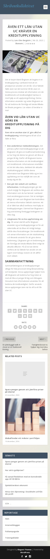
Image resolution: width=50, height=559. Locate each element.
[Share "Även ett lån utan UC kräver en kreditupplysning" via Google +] (19, 310)
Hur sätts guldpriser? (14, 470)
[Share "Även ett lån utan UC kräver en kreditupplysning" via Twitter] (14, 310)
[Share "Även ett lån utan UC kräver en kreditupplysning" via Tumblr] (25, 310)
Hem (7, 519)
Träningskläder (12, 538)
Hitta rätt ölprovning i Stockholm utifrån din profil (23, 492)
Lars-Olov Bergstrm (22, 40)
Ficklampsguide (12, 531)
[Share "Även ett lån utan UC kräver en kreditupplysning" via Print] (30, 316)
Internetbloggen (12, 525)
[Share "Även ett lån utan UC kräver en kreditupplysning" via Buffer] (40, 310)
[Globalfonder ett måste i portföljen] (25, 416)
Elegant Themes (24, 549)
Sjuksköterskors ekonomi (16, 485)
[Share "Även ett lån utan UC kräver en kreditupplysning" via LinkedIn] (35, 310)
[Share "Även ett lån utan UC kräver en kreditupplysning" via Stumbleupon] (19, 316)
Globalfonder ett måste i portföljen (22, 438)
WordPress (25, 552)
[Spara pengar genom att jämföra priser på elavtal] (25, 374)
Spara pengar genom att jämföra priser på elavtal (24, 390)
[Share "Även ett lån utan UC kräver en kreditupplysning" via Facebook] (9, 310)
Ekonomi (19, 43)
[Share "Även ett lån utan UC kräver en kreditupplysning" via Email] (25, 316)
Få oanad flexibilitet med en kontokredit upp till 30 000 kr (23, 477)
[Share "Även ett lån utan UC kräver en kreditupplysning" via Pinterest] (30, 310)
